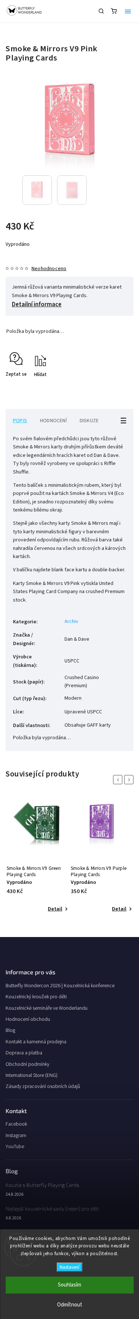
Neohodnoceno (49, 268)
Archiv (71, 621)
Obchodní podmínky (27, 1064)
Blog (10, 1030)
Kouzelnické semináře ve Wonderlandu (46, 1008)
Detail (55, 909)
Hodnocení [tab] (53, 420)
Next (130, 779)
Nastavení (69, 1267)
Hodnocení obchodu (28, 1019)
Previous (119, 779)
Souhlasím (69, 1285)
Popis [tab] (20, 420)
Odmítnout (69, 1305)
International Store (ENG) (31, 1075)
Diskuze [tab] (89, 420)
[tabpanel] (38, 856)
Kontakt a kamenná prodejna (36, 1042)
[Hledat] (101, 11)
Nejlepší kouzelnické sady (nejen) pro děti (52, 1208)
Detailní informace (37, 304)
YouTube (15, 1146)
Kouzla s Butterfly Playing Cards (42, 1185)
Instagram (16, 1135)
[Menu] (127, 11)
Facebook (16, 1124)
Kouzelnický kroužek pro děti (36, 997)
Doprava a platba (24, 1053)
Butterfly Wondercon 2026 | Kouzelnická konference (60, 985)
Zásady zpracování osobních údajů (43, 1086)
